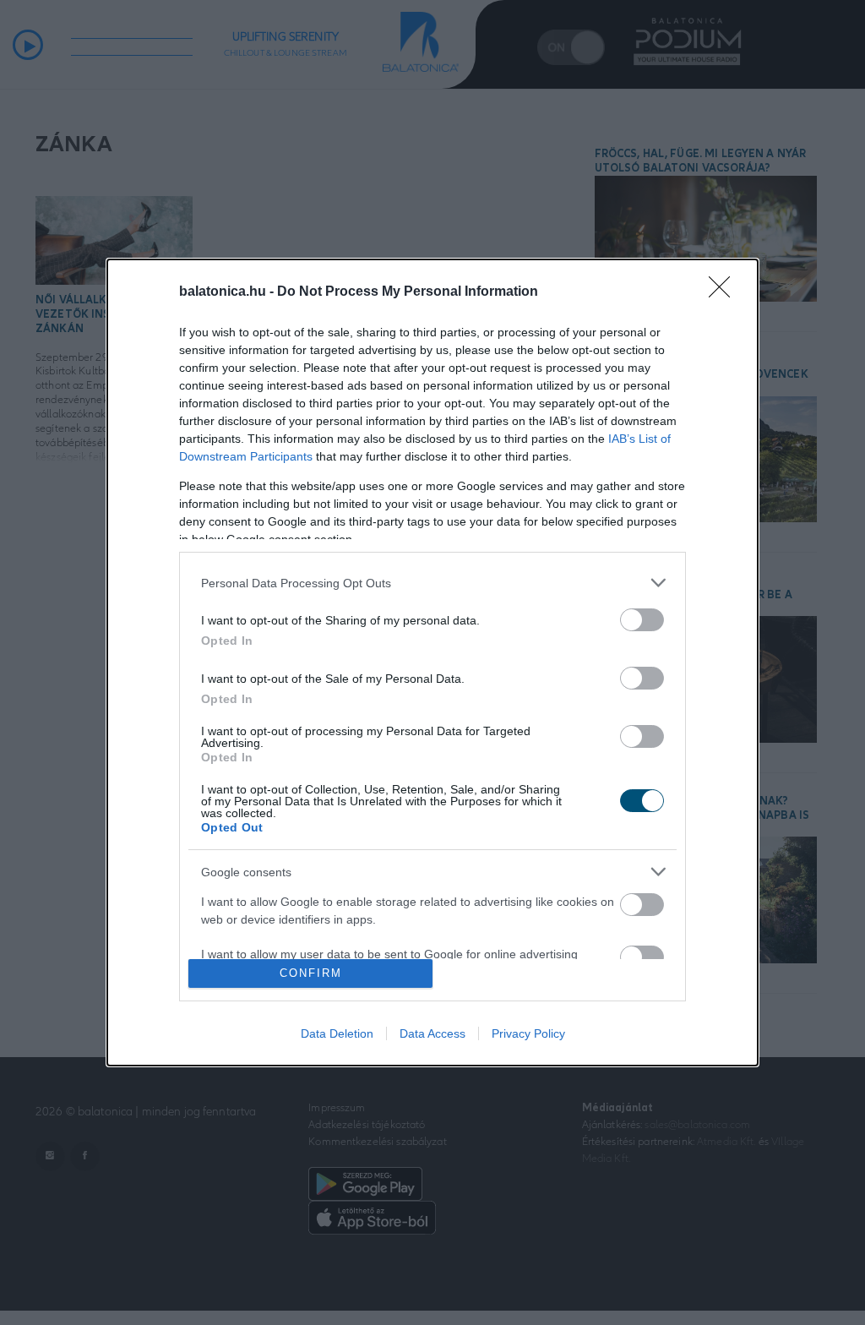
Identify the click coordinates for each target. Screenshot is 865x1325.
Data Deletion (337, 1033)
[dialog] (432, 662)
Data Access (432, 1033)
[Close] (725, 292)
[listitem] (432, 583)
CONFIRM (311, 973)
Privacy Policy (528, 1033)
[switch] (642, 619)
